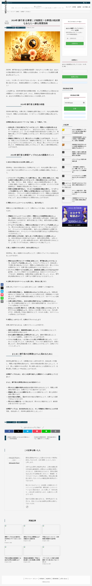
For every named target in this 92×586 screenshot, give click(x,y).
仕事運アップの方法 (20, 27)
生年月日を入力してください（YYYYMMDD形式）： (74, 33)
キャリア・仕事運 (11, 27)
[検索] (86, 3)
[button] (9, 431)
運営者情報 (55, 578)
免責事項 (48, 578)
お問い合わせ (63, 578)
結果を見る (74, 77)
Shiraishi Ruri (14, 463)
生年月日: (66, 98)
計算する (75, 43)
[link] (27, 507)
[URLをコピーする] (55, 431)
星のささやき (6, 7)
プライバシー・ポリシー (31, 578)
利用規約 (42, 578)
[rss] (84, 3)
